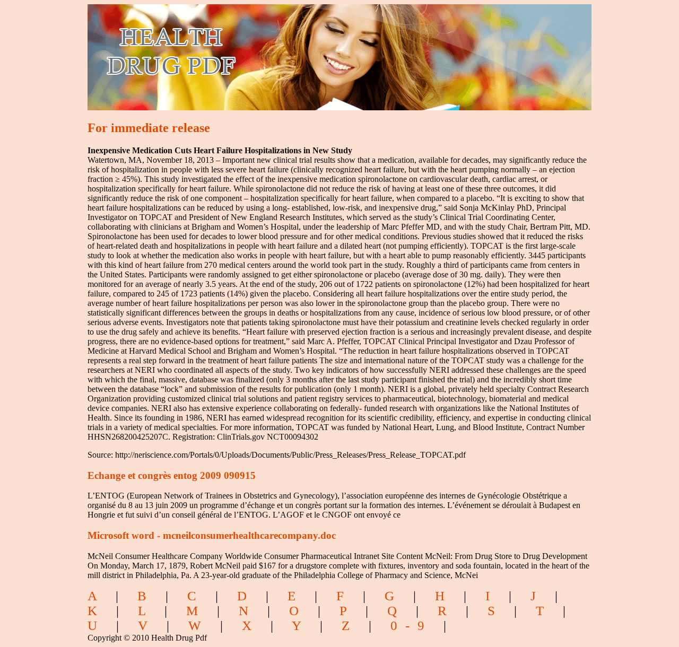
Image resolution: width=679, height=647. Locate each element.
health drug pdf (231, 50)
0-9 (411, 625)
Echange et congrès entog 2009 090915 (172, 475)
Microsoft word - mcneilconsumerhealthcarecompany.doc (212, 535)
